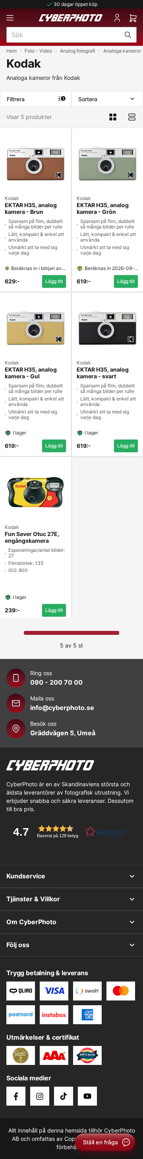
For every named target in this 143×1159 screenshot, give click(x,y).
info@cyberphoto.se (62, 708)
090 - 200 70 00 (56, 682)
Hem (11, 51)
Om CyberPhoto (31, 922)
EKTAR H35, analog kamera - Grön (103, 208)
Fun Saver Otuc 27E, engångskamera (32, 537)
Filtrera (35, 99)
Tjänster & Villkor (33, 899)
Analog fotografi (77, 51)
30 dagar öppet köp (75, 4)
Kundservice (25, 876)
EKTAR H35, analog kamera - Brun (31, 208)
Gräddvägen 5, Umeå (62, 733)
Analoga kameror (122, 51)
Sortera (87, 99)
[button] (66, 831)
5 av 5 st (71, 645)
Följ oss (17, 945)
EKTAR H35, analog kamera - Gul (31, 372)
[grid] (71, 371)
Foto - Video (38, 51)
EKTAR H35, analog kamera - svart (103, 372)
